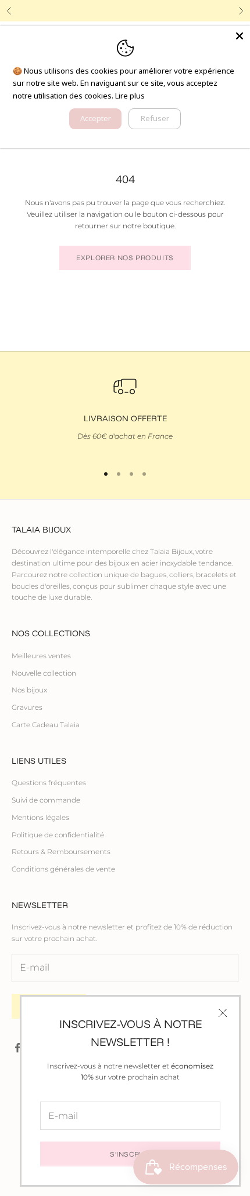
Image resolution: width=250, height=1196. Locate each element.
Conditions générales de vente (63, 869)
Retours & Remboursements (61, 851)
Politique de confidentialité (58, 834)
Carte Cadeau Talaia (46, 724)
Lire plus (130, 95)
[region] (125, 414)
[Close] (239, 36)
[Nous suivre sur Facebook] (17, 1047)
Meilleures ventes (41, 655)
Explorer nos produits (125, 257)
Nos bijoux (29, 689)
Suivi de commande (46, 800)
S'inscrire (130, 1154)
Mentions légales (40, 817)
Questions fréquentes (49, 782)
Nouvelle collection (44, 673)
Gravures (27, 707)
